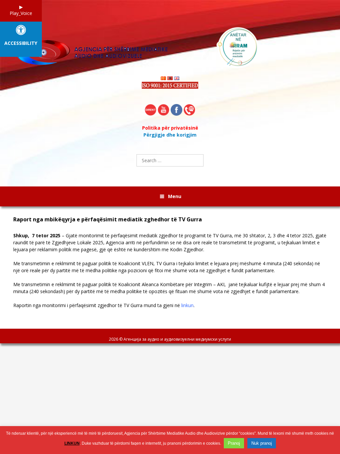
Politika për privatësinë (170, 128)
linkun (187, 305)
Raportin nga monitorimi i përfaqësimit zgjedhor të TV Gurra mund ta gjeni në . (104, 305)
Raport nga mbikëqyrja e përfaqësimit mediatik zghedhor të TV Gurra (107, 219)
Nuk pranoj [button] (261, 443)
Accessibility (20, 43)
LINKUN (72, 443)
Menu (174, 196)
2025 (55, 235)
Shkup (20, 235)
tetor (42, 235)
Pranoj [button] (234, 443)
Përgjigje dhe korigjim (170, 135)
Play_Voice (21, 13)
